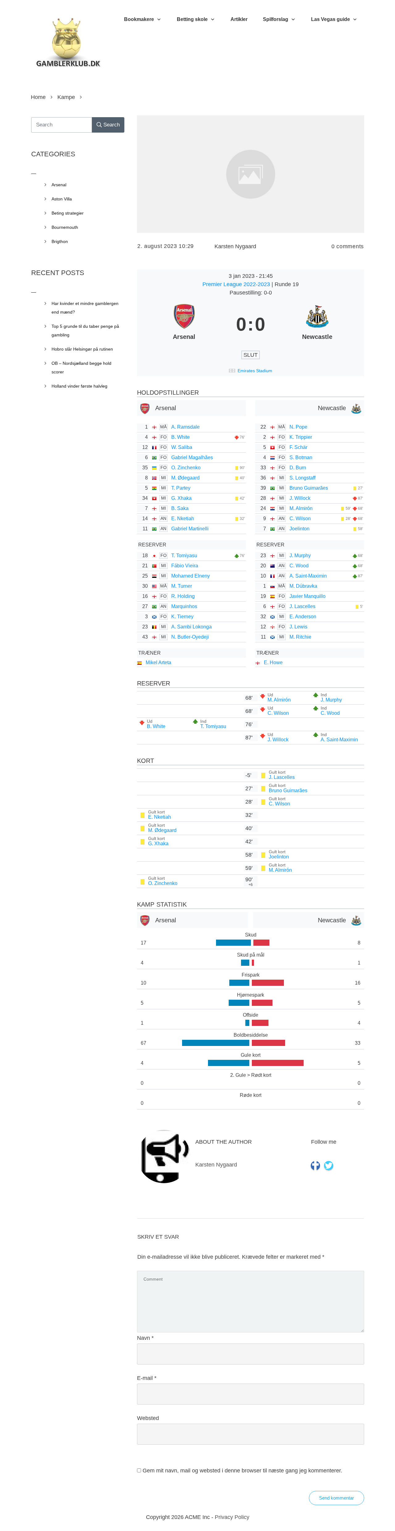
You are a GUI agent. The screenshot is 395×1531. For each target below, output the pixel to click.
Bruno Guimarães (308, 488)
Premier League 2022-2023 (237, 284)
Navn (145, 1338)
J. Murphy (300, 555)
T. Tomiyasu (184, 555)
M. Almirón (301, 508)
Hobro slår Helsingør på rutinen (82, 349)
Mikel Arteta (158, 662)
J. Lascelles (302, 606)
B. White (180, 437)
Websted (148, 1418)
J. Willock (299, 498)
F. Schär (298, 447)
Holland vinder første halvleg (79, 386)
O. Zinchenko (186, 467)
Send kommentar (336, 1497)
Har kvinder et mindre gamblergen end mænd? (85, 308)
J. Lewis (298, 626)
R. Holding (183, 596)
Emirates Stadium (255, 370)
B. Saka (180, 508)
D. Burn (297, 467)
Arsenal (59, 184)
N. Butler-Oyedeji (190, 637)
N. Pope (298, 427)
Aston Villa (62, 198)
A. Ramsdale (185, 427)
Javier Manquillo (307, 596)
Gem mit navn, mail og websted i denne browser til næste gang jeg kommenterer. (242, 1470)
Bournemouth (65, 227)
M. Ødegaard (185, 477)
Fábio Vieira (184, 565)
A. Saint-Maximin (308, 575)
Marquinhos (184, 606)
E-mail (146, 1378)
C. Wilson (300, 518)
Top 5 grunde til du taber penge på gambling (85, 330)
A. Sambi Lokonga (191, 626)
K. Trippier (300, 437)
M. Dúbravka (303, 586)
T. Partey (180, 488)
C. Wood (299, 565)
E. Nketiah (182, 518)
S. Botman (300, 457)
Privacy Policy (232, 1517)
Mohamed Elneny (190, 575)
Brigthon (60, 241)
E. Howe (273, 662)
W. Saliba (181, 447)
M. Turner (181, 586)
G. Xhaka (181, 498)
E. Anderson (302, 616)
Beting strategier (68, 213)
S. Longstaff (302, 477)
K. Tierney (182, 616)
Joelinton (299, 528)
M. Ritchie (300, 637)
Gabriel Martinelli (190, 528)
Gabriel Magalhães (192, 457)
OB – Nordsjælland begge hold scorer (81, 367)
